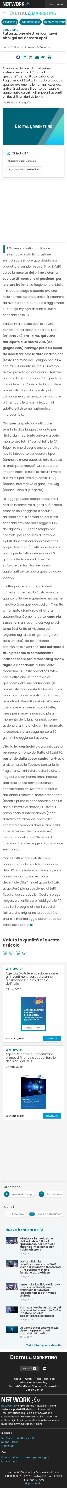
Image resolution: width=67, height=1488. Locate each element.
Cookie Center (34, 1389)
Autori (28, 1379)
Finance (19, 47)
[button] (5, 13)
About (17, 1379)
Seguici (27, 1368)
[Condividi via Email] (37, 57)
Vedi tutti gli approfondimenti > (43, 1345)
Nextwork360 (9, 1405)
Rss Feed (49, 1379)
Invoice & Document (40, 47)
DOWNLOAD (52, 1038)
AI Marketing (9, 22)
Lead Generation (31, 22)
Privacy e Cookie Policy (33, 1382)
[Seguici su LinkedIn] (45, 1368)
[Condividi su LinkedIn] (24, 57)
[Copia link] (43, 57)
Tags (38, 1379)
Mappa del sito (33, 1483)
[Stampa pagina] (49, 57)
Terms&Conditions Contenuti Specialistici (34, 1386)
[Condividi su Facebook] (18, 57)
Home (6, 47)
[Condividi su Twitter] (31, 57)
